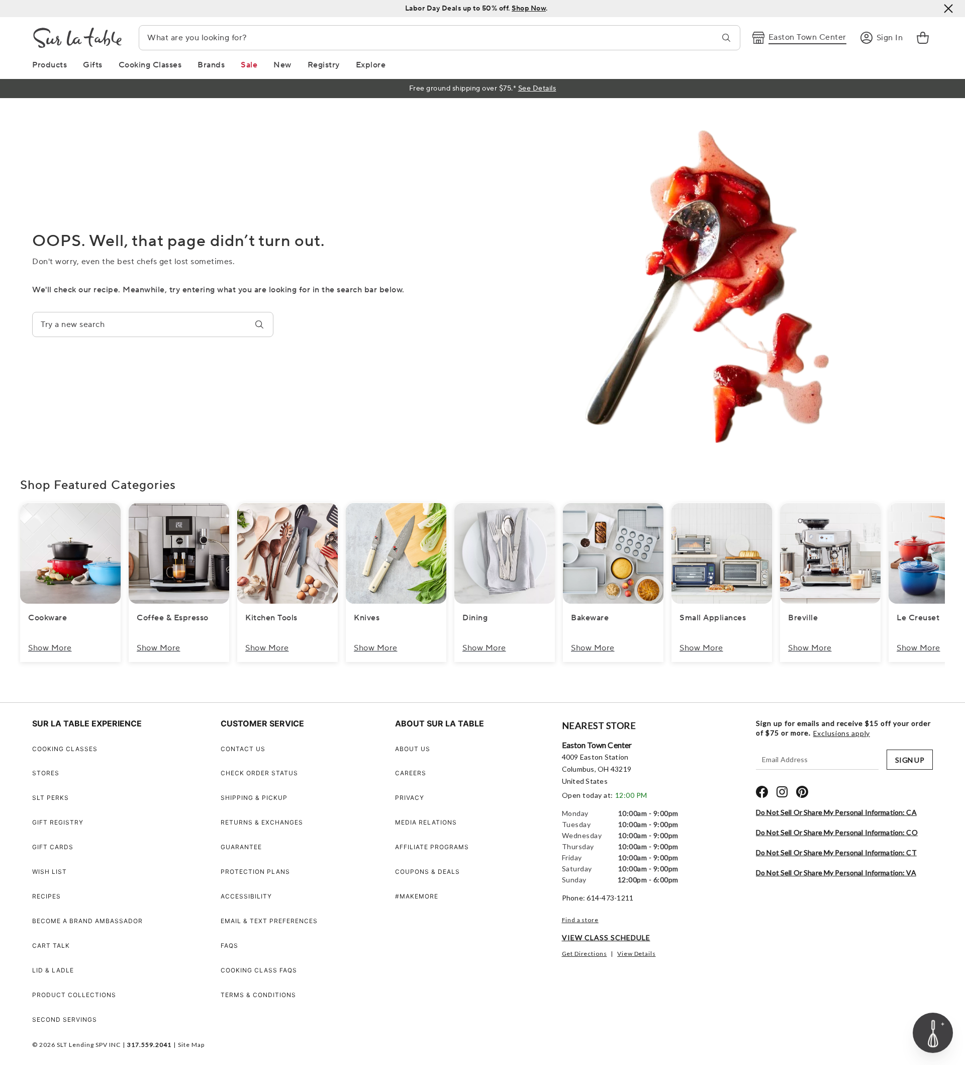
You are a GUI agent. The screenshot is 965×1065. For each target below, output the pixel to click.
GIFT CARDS (52, 847)
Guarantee (241, 847)
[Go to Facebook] (762, 792)
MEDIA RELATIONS (426, 822)
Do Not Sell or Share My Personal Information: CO (837, 832)
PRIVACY (409, 797)
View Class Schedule (606, 937)
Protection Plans (255, 871)
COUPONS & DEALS (427, 871)
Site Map (191, 1044)
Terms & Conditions (258, 995)
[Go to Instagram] (782, 792)
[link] (923, 38)
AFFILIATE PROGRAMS (432, 847)
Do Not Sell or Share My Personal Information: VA (836, 872)
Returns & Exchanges (262, 822)
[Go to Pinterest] (802, 792)
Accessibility (246, 896)
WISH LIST (49, 871)
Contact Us (243, 749)
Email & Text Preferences (269, 921)
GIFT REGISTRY (57, 822)
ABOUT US (412, 749)
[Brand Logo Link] (77, 38)
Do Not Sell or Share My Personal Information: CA (836, 812)
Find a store (580, 920)
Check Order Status (259, 773)
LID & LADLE (53, 970)
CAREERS (410, 773)
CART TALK (51, 945)
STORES (45, 773)
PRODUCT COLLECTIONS (74, 995)
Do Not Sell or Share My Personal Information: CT (836, 852)
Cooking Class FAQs (259, 970)
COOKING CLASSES (65, 749)
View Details (636, 953)
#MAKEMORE (416, 896)
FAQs (229, 945)
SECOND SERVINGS (64, 1019)
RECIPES (46, 896)
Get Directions (584, 953)
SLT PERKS (50, 797)
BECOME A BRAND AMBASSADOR (87, 921)
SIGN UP (909, 760)
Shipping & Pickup (254, 797)
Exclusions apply (841, 733)
